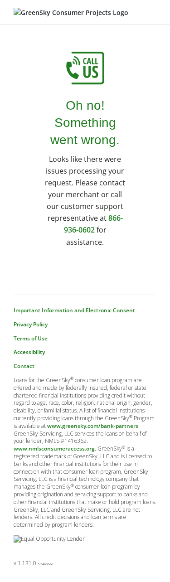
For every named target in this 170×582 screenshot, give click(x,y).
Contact (24, 366)
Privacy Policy (31, 324)
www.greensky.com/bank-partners (92, 426)
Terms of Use (31, 338)
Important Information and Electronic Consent (74, 310)
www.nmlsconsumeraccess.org (54, 448)
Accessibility (29, 352)
